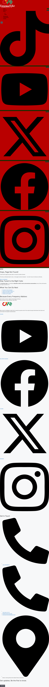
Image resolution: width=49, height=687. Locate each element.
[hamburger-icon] (48, 8)
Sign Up (2, 685)
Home (4, 8)
